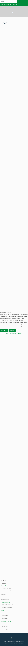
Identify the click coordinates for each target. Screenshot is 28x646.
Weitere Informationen (11, 333)
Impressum (19, 333)
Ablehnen (12, 330)
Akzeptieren (4, 330)
